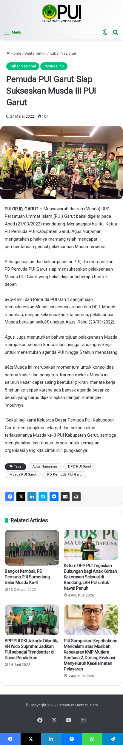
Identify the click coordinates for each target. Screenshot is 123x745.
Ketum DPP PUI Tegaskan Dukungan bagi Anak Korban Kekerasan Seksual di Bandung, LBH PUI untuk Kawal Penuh (90, 577)
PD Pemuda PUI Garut (64, 474)
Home (15, 53)
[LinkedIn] (31, 496)
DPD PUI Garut (79, 466)
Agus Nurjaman (45, 466)
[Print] (76, 496)
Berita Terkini (35, 53)
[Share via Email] (65, 496)
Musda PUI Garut (23, 474)
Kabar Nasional (63, 53)
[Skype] (43, 496)
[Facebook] (9, 496)
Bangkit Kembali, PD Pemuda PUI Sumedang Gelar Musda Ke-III (27, 577)
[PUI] (62, 13)
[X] (20, 496)
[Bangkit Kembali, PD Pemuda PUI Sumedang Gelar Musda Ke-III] (32, 548)
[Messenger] (54, 496)
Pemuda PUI (54, 66)
